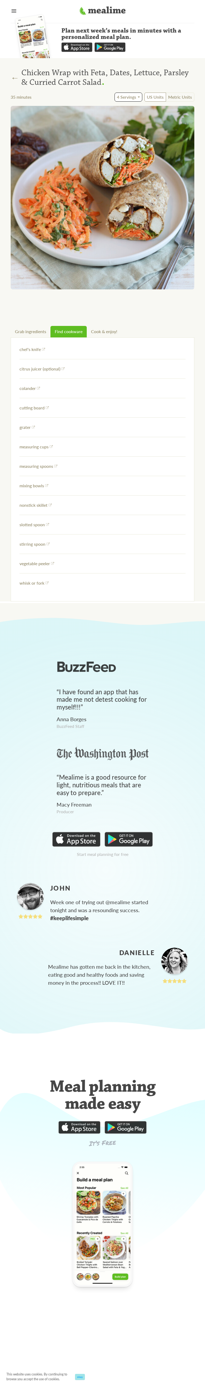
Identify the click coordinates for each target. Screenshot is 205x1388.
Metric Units (180, 97)
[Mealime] (103, 11)
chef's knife (30, 349)
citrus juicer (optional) (39, 369)
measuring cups (34, 447)
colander (27, 388)
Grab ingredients (30, 331)
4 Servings (126, 97)
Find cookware (68, 331)
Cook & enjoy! (104, 331)
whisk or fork (31, 583)
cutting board (32, 408)
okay (80, 1377)
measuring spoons (36, 466)
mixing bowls (31, 485)
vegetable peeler (34, 563)
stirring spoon (32, 544)
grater (25, 427)
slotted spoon (32, 524)
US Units (155, 97)
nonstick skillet (33, 505)
